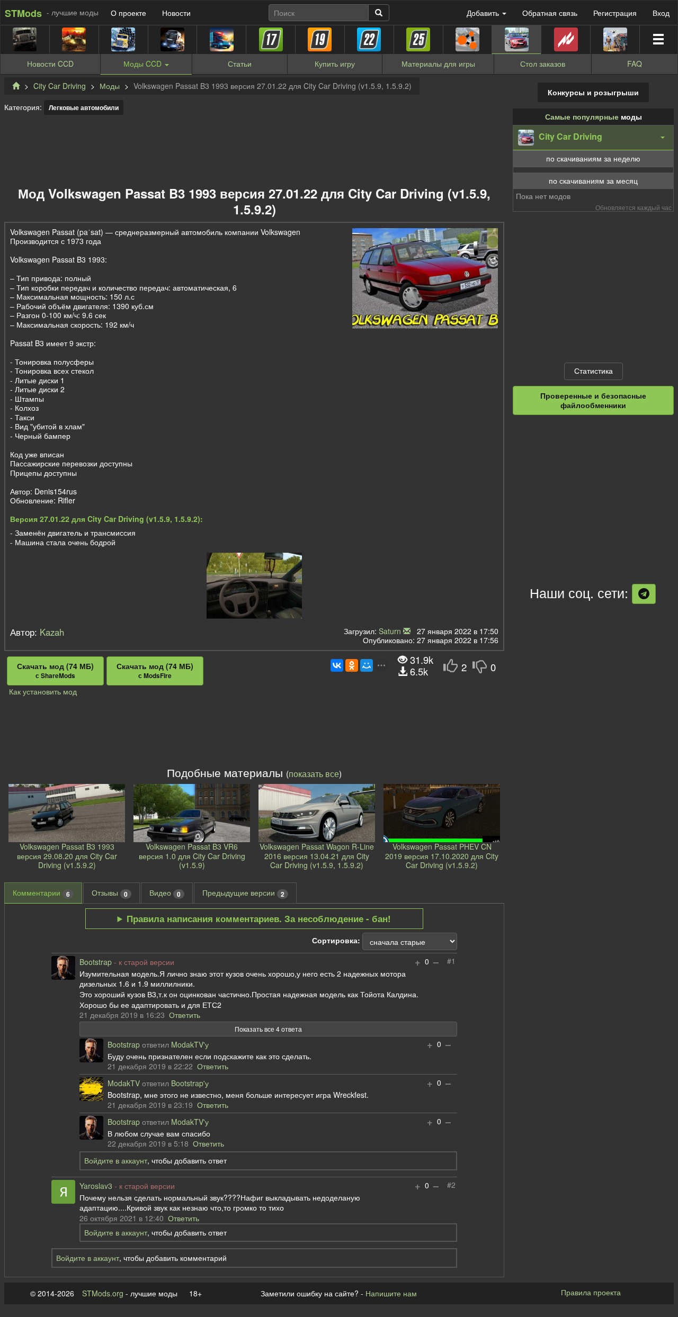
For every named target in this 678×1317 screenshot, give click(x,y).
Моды (110, 85)
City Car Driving (59, 85)
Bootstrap (95, 962)
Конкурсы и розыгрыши (593, 92)
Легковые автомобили (84, 107)
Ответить (184, 1014)
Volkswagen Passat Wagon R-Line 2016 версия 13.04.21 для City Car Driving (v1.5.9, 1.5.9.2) (317, 855)
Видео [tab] (165, 892)
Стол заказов (542, 63)
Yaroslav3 (95, 1186)
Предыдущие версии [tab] (243, 892)
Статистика (593, 370)
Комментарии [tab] (41, 892)
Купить (335, 63)
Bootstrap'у (190, 1083)
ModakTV (124, 1083)
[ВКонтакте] (337, 665)
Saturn (390, 631)
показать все (314, 773)
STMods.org (102, 1293)
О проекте (128, 12)
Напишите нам (391, 1293)
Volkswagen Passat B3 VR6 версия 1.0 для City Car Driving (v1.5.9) (192, 855)
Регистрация (615, 12)
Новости (176, 12)
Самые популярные (582, 116)
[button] (593, 137)
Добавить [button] (484, 12)
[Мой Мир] (366, 665)
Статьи (240, 63)
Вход (661, 12)
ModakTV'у (190, 1045)
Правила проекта (591, 1292)
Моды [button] (142, 63)
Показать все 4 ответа (268, 1028)
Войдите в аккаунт (115, 1160)
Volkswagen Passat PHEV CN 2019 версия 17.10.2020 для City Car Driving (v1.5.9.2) (441, 855)
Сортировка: (336, 940)
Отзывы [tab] (110, 892)
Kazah (52, 632)
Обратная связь (549, 12)
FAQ (634, 63)
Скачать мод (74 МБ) (55, 671)
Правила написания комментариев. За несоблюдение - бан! (259, 918)
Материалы (438, 63)
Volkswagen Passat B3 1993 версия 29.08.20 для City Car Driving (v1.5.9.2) (67, 855)
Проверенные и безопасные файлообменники (593, 400)
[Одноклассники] (351, 665)
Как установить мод (43, 691)
